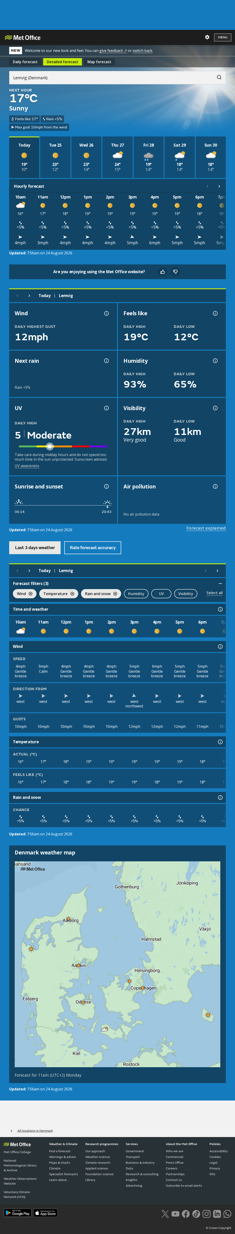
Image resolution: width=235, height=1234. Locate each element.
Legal (214, 1163)
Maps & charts (59, 1163)
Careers (171, 1168)
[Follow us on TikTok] (196, 1213)
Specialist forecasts (63, 1174)
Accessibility (219, 1151)
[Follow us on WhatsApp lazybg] (227, 1213)
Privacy (215, 1168)
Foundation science (99, 1174)
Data (129, 1168)
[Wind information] (219, 646)
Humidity (136, 593)
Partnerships (175, 1174)
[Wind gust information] (106, 313)
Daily (25, 61)
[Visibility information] (214, 408)
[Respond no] (175, 271)
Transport (133, 1157)
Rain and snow (96, 594)
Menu (222, 37)
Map (99, 61)
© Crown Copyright (218, 1228)
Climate (55, 1168)
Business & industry (140, 1163)
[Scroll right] (219, 186)
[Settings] (207, 37)
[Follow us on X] (165, 1213)
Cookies (215, 1157)
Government (135, 1151)
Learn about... (59, 1180)
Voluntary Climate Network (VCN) (17, 1194)
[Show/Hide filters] (220, 583)
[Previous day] (17, 295)
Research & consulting (142, 1174)
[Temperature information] (219, 741)
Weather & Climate (63, 1144)
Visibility (185, 593)
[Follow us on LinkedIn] (217, 1213)
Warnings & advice (62, 1157)
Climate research (97, 1163)
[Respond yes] (162, 271)
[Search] (217, 76)
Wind (19, 594)
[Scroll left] (207, 186)
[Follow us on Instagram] (206, 1213)
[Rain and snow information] (219, 797)
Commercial (174, 1157)
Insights (131, 1180)
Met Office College (17, 1152)
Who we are (174, 1151)
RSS (212, 1174)
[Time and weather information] (219, 609)
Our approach (95, 1151)
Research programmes (101, 1144)
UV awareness (27, 465)
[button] (68, 918)
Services (132, 1144)
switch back (142, 50)
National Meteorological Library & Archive (20, 1165)
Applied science (96, 1168)
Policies (215, 1144)
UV (161, 593)
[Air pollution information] (214, 486)
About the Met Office (181, 1144)
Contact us (174, 1180)
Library (90, 1180)
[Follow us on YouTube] (175, 1213)
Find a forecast (60, 1151)
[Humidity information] (214, 360)
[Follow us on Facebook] (186, 1213)
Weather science (97, 1157)
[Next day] (29, 295)
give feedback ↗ (113, 50)
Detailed (62, 61)
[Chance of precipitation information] (106, 360)
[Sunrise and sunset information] (106, 486)
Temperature (53, 594)
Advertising (134, 1186)
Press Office (175, 1163)
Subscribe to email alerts (184, 1186)
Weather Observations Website (20, 1181)
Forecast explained (206, 528)
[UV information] (106, 408)
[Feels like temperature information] (214, 313)
